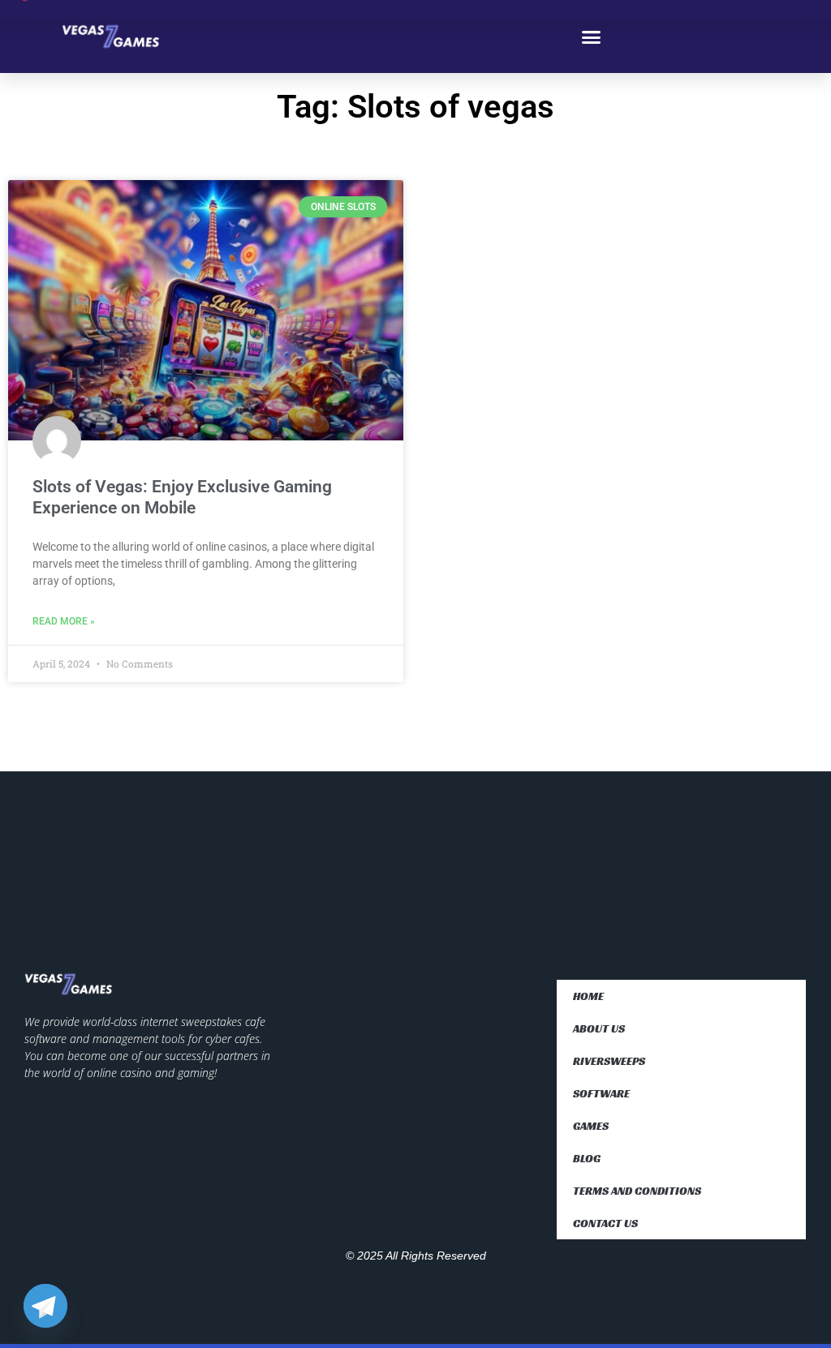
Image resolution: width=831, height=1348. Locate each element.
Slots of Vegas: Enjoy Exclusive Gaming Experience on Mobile (182, 497)
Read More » (63, 621)
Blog (587, 1158)
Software (601, 1093)
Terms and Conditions (637, 1190)
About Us (599, 1028)
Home (588, 996)
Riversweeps (609, 1061)
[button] (591, 36)
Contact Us (605, 1223)
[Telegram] (45, 1306)
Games (591, 1125)
